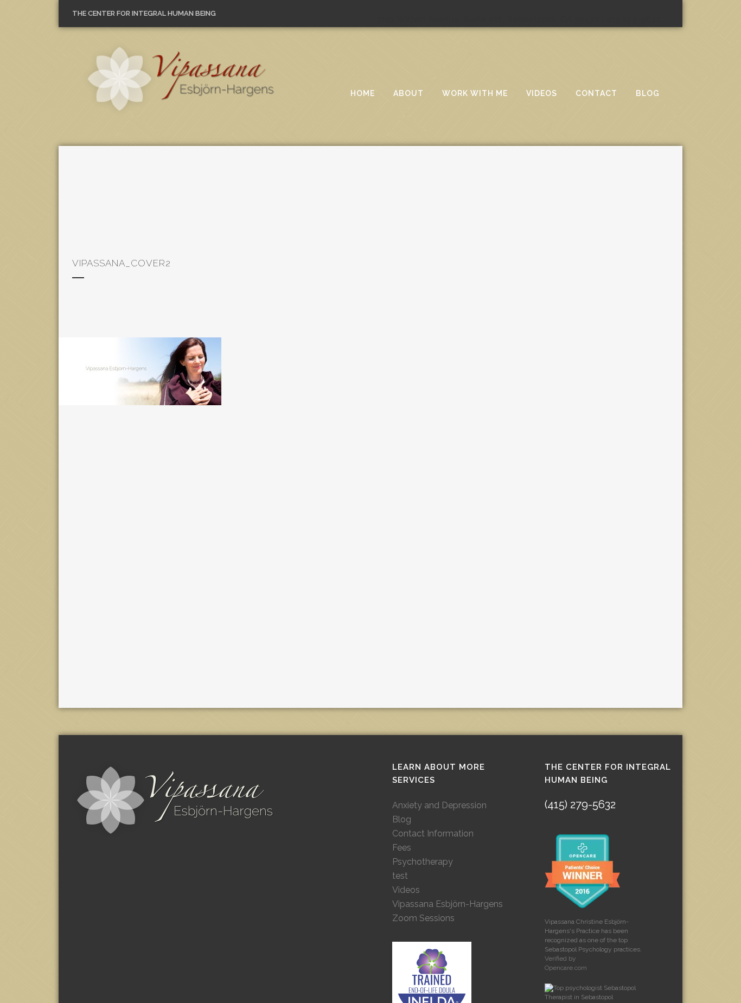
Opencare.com (566, 968)
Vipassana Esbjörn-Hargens (447, 904)
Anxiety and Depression (439, 805)
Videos (406, 890)
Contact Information (433, 833)
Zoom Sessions (423, 918)
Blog (401, 819)
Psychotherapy (422, 862)
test (400, 876)
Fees (401, 847)
